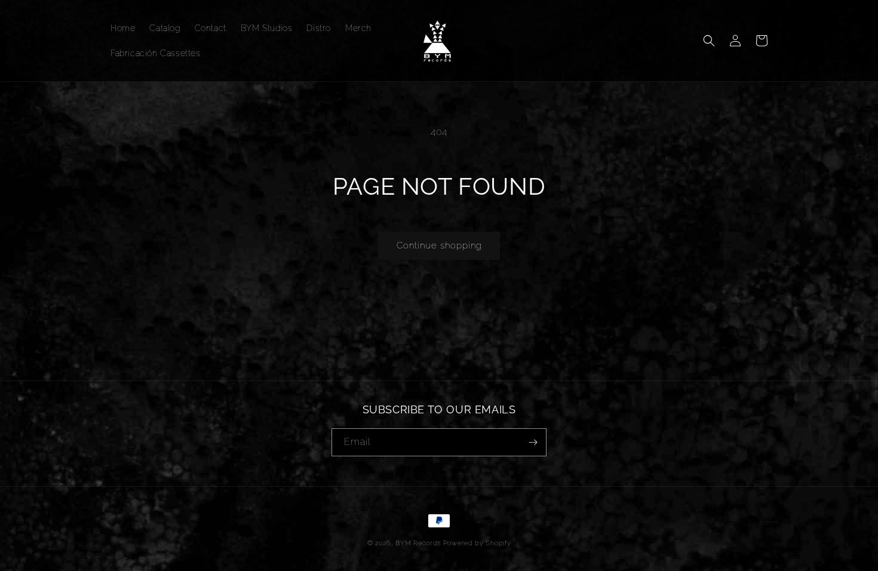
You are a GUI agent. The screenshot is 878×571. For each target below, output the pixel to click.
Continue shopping (439, 245)
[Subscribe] (533, 442)
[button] (709, 40)
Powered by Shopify (477, 543)
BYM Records (418, 543)
